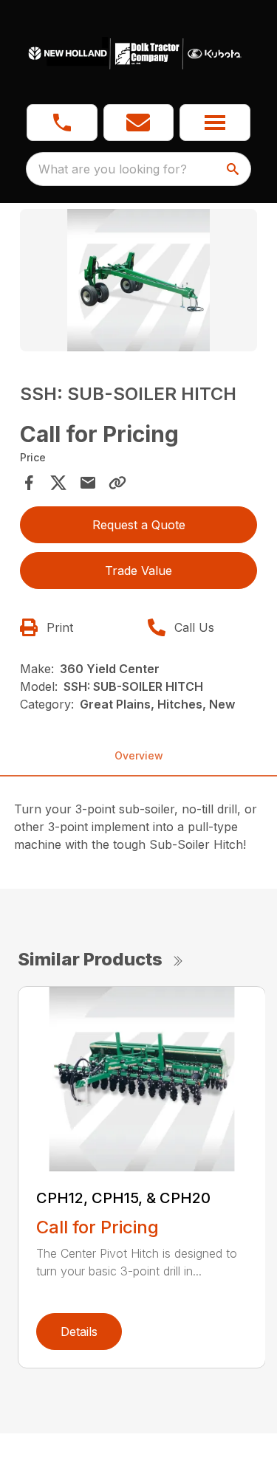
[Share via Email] (88, 483)
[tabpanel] (139, 282)
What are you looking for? (112, 169)
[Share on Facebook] (29, 483)
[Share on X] (58, 483)
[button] (62, 122)
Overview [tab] (138, 755)
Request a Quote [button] (138, 524)
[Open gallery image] (139, 280)
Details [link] (79, 1331)
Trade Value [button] (138, 570)
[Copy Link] (117, 483)
